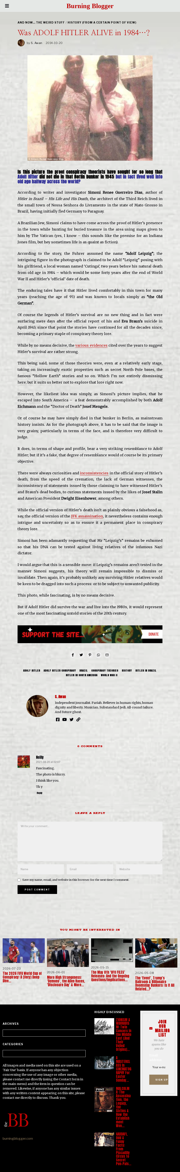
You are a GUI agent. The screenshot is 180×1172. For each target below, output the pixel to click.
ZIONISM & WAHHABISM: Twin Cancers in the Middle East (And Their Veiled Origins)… (123, 1034)
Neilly (40, 757)
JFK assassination (87, 516)
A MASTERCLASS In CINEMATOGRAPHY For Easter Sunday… (123, 1069)
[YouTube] (64, 719)
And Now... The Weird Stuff (41, 22)
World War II (109, 675)
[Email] (107, 655)
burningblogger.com (18, 1139)
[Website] (78, 719)
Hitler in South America (81, 675)
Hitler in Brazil (146, 670)
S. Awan (36, 43)
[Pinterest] (90, 655)
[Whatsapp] (98, 655)
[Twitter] (81, 655)
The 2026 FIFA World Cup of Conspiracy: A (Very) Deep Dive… (22, 977)
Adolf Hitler (31, 670)
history (127, 670)
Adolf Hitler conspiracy (60, 670)
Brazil (83, 670)
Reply (39, 793)
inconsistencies (94, 473)
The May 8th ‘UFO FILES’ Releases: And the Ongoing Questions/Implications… (110, 976)
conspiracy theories (104, 670)
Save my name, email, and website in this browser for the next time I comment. (75, 879)
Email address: (155, 1057)
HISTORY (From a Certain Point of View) (102, 22)
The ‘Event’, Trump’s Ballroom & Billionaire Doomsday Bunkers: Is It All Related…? (154, 983)
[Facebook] (73, 655)
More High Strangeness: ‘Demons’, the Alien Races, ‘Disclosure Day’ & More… (66, 981)
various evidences (91, 345)
